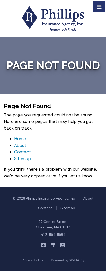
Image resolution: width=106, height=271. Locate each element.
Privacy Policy (32, 260)
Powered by (67, 260)
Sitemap (22, 158)
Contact (22, 152)
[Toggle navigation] (99, 6)
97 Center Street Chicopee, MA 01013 (53, 224)
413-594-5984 (53, 234)
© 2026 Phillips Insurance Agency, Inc (44, 198)
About (20, 145)
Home (20, 138)
